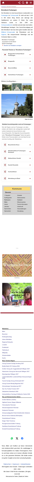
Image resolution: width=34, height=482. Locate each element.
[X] (17, 438)
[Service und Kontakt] (27, 3)
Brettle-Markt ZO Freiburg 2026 (11, 366)
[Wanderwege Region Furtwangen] (27, 90)
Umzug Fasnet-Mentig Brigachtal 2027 (12, 383)
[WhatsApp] (12, 438)
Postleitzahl (5, 347)
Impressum (16, 464)
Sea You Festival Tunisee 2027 (10, 389)
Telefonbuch (5, 350)
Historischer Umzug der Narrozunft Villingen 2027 (15, 371)
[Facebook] (22, 438)
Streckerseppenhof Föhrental (10, 407)
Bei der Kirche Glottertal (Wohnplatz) (12, 415)
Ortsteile (19, 195)
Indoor (6, 204)
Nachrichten (7, 208)
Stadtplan (19, 200)
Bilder (5, 202)
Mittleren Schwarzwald (8, 32)
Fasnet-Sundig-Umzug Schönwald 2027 (13, 381)
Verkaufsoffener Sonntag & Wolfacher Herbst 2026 (16, 394)
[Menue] (31, 3)
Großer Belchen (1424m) (9, 399)
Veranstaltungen (21, 208)
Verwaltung (20, 211)
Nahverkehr (7, 211)
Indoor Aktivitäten (7, 339)
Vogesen (3, 34)
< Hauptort (7, 195)
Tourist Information (22, 204)
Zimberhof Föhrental (8, 410)
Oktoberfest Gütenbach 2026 (10, 391)
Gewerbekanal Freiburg (8, 418)
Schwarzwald (14, 15)
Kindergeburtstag (7, 336)
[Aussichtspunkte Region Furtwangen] (7, 90)
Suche (4, 358)
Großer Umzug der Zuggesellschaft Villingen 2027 (16, 368)
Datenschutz (7, 464)
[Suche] (23, 3)
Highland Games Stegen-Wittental (11, 402)
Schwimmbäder (6, 355)
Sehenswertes (21, 197)
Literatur (6, 206)
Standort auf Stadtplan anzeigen (12, 45)
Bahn (3, 331)
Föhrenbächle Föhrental (9, 405)
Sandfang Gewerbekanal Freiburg (11, 426)
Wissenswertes (21, 202)
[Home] (3, 3)
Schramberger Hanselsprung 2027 (11, 386)
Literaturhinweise (25, 464)
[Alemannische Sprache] (17, 265)
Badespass (7, 200)
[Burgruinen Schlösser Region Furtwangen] (17, 90)
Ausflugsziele (8, 197)
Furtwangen (3, 6)
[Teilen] (19, 3)
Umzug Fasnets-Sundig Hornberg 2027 (13, 363)
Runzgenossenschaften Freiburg (11, 423)
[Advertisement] (17, 231)
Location (4, 344)
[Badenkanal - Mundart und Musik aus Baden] (17, 294)
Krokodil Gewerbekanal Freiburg (11, 429)
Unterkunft (20, 206)
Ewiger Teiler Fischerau (8, 421)
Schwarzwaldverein (6, 25)
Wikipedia (4, 352)
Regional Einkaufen (7, 342)
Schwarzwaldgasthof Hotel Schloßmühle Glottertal (16, 413)
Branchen (4, 334)
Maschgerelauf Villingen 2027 (10, 374)
